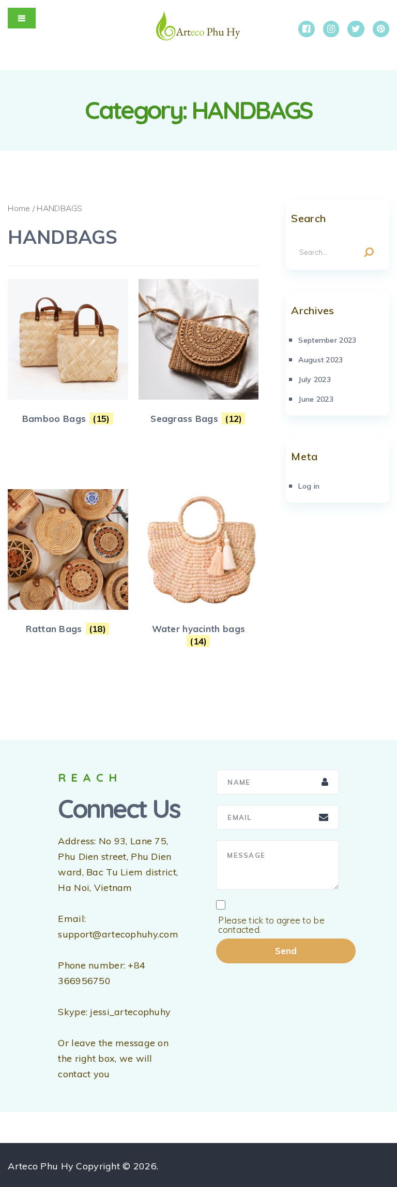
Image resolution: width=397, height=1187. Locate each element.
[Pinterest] (381, 29)
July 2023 (314, 379)
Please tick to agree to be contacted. (271, 925)
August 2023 (320, 359)
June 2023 (315, 399)
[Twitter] (355, 29)
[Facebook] (306, 29)
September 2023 (327, 340)
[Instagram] (331, 29)
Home (19, 208)
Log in (308, 486)
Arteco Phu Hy (40, 1166)
